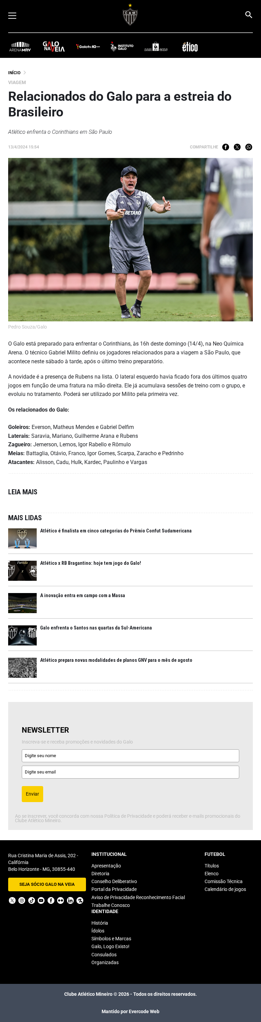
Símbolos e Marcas (111, 938)
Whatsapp (249, 147)
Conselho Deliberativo (114, 881)
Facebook (226, 147)
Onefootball (80, 900)
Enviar (32, 794)
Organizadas (105, 962)
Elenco (212, 873)
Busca (248, 15)
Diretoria (100, 873)
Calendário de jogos (225, 889)
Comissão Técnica (224, 881)
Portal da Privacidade (114, 889)
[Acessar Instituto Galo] (122, 46)
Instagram (22, 900)
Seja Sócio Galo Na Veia (47, 884)
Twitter (237, 147)
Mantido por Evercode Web (130, 1011)
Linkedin (70, 900)
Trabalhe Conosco (110, 905)
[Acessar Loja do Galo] (156, 46)
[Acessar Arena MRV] (20, 46)
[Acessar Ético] (190, 46)
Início (14, 72)
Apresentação (106, 865)
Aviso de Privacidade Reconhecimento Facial (138, 897)
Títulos (212, 865)
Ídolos (97, 930)
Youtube (41, 900)
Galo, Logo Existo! (110, 946)
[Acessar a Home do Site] (130, 14)
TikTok (32, 900)
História (99, 923)
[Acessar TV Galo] (88, 46)
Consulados (104, 954)
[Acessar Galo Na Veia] (54, 46)
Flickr (60, 900)
